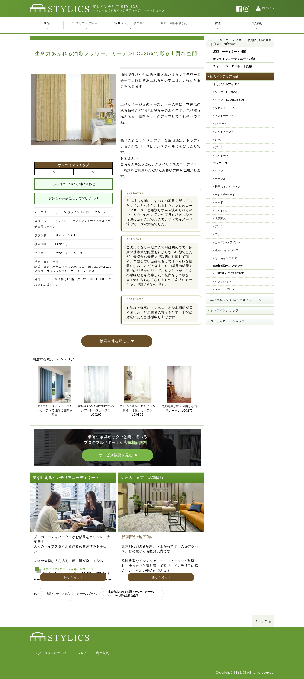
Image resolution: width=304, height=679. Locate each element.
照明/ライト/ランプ (227, 250)
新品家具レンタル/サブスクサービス (235, 300)
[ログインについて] (258, 9)
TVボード (221, 123)
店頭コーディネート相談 (229, 51)
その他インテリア (226, 258)
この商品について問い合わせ (73, 184)
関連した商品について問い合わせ (74, 198)
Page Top (263, 621)
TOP (36, 593)
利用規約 (102, 653)
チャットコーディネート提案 (232, 66)
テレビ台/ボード (225, 194)
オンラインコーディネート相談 (234, 59)
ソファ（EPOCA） (227, 91)
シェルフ (220, 139)
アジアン (61, 221)
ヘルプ (82, 653)
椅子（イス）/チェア (228, 186)
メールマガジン (224, 289)
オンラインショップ (224, 310)
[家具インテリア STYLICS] (59, 8)
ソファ (219, 170)
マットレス (222, 210)
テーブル (220, 178)
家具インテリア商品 (224, 76)
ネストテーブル (224, 115)
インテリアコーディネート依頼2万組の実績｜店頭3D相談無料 (241, 42)
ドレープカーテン (97, 212)
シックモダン (78, 221)
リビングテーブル (226, 107)
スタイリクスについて (51, 653)
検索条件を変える (115, 341)
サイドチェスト (224, 155)
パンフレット (223, 281)
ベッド (219, 202)
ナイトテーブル (224, 131)
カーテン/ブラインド (69, 212)
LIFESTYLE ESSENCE (229, 273)
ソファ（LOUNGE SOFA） (232, 99)
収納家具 (220, 218)
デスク (219, 147)
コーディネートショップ (227, 321)
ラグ (217, 234)
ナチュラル (97, 221)
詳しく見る (72, 577)
